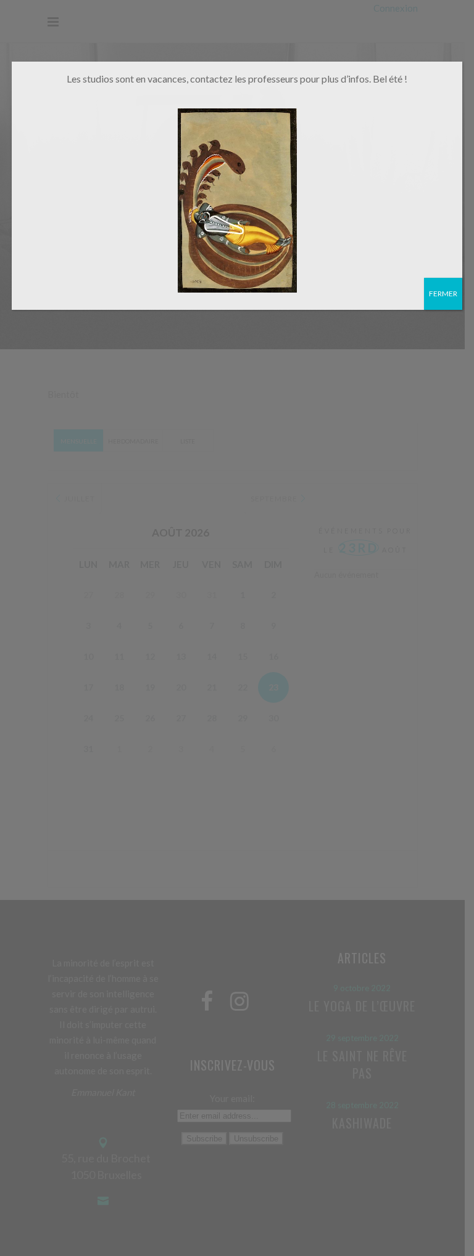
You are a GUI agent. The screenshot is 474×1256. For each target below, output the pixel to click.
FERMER (443, 293)
